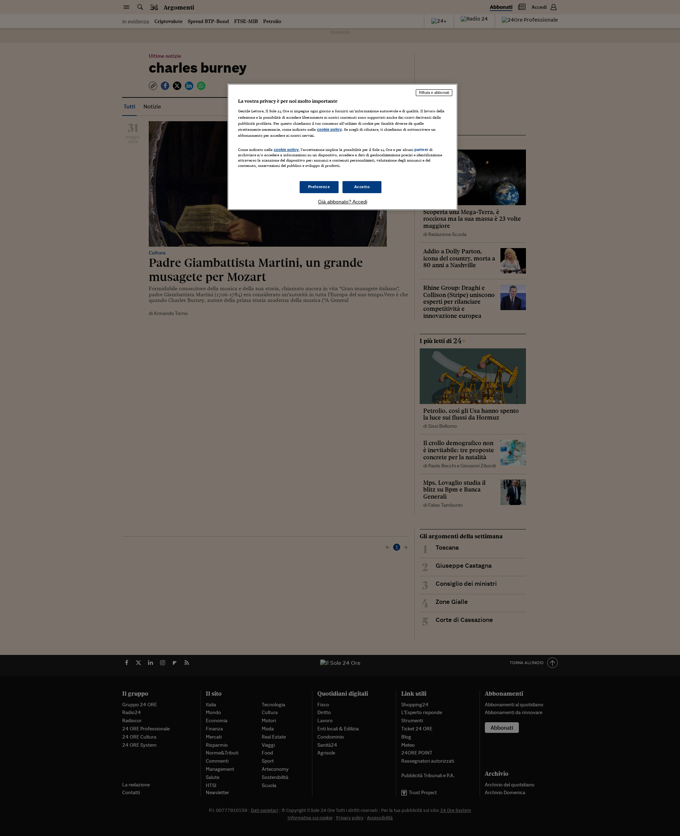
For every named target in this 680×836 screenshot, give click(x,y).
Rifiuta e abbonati (434, 92)
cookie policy (329, 129)
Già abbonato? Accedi (342, 201)
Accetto (362, 187)
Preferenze (319, 187)
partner (421, 149)
